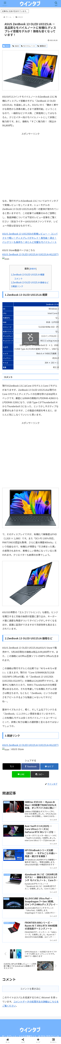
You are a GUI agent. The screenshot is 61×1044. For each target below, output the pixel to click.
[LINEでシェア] (50, 841)
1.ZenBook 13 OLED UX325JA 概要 (27, 274)
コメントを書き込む (30, 988)
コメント (18, 278)
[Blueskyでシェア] (37, 833)
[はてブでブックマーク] (23, 841)
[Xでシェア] (10, 833)
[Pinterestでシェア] (17, 849)
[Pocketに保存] (37, 841)
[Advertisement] (30, 166)
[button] (40, 774)
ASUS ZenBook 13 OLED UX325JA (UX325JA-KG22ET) (30, 254)
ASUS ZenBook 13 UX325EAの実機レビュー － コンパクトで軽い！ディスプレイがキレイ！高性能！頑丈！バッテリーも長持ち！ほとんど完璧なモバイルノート (29, 238)
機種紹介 (43, 46)
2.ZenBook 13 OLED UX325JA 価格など (30, 282)
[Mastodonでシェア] (23, 833)
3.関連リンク (17, 286)
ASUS (7, 46)
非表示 (33, 268)
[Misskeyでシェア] (50, 833)
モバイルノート (29, 46)
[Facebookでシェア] (10, 841)
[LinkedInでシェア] (30, 849)
